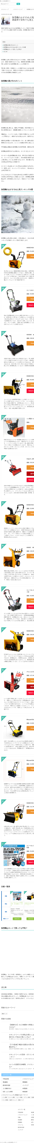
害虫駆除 (5, 1082)
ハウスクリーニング (17, 9)
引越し (19, 1117)
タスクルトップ (5, 9)
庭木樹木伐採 (6, 1085)
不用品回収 (6, 1079)
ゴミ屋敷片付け (7, 1088)
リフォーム (20, 1124)
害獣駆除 (20, 1122)
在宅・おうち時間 (8, 1091)
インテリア (20, 1129)
